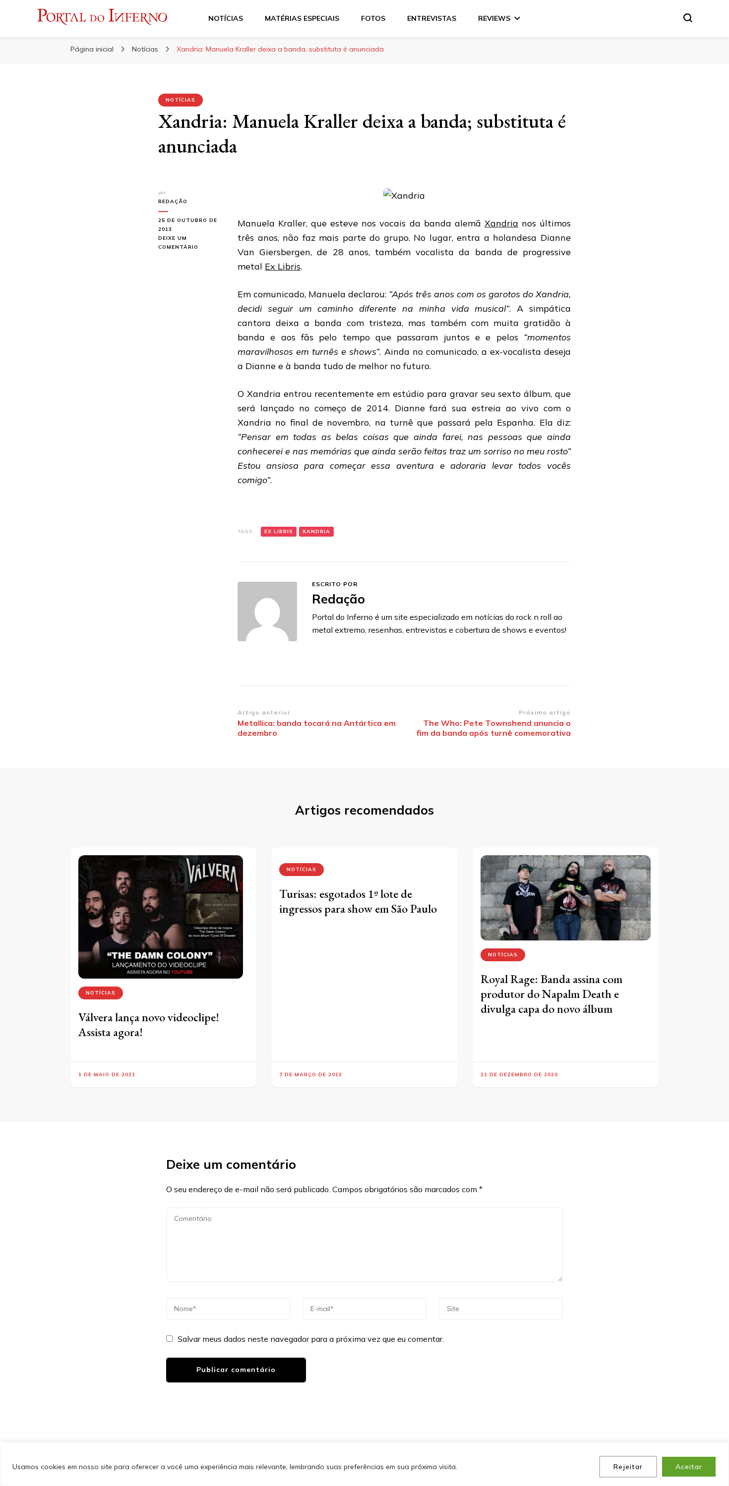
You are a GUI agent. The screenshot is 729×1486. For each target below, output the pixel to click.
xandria (316, 531)
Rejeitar (628, 1466)
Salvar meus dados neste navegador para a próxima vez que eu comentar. (311, 1339)
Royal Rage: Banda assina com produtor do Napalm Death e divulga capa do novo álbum (551, 993)
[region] (364, 1464)
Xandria (501, 223)
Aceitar (688, 1466)
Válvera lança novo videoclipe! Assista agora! (148, 1024)
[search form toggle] (687, 17)
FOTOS (373, 18)
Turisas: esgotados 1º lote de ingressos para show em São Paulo (358, 901)
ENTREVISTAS (431, 18)
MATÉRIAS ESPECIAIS (302, 18)
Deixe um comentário (190, 243)
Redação (172, 201)
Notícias (180, 100)
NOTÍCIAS (225, 18)
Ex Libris (283, 266)
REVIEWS (494, 18)
